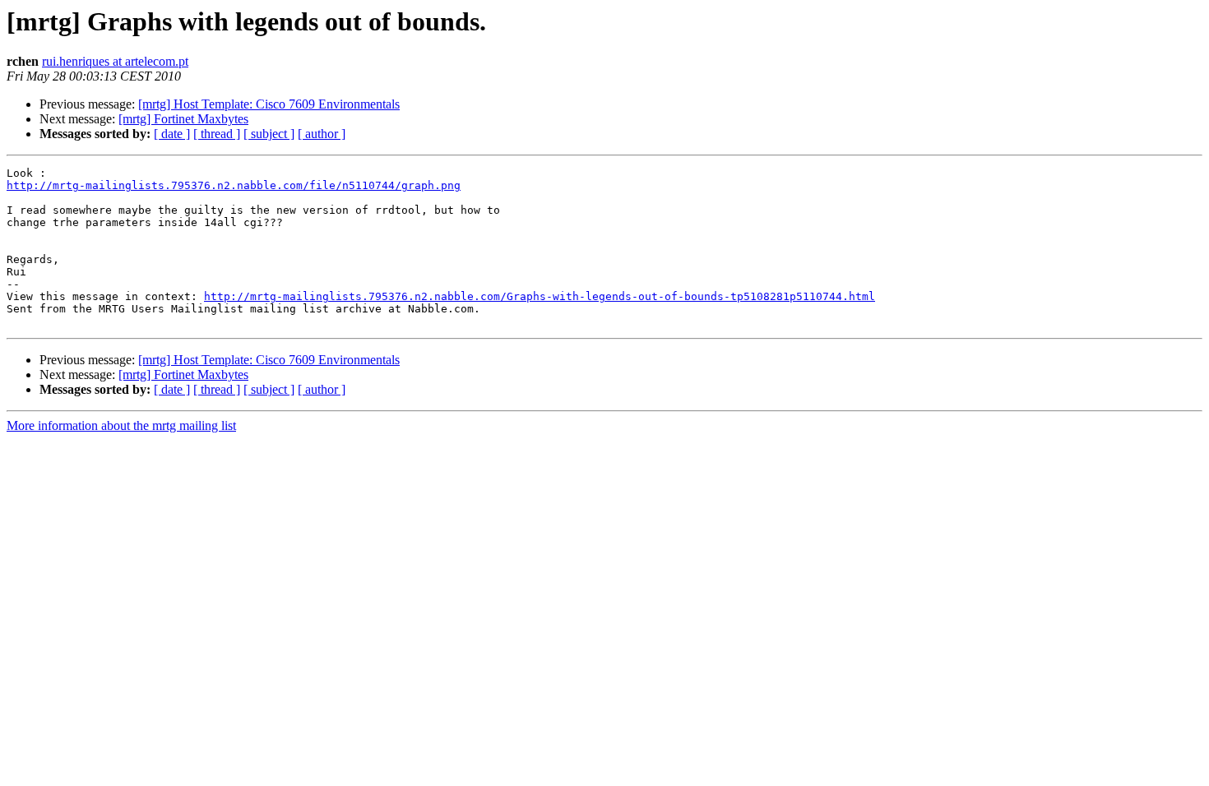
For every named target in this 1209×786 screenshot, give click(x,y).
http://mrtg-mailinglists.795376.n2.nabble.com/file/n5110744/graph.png (234, 185)
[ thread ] (216, 134)
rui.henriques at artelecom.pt (115, 61)
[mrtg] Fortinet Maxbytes (183, 119)
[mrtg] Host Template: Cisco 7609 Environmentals (269, 104)
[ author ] (321, 134)
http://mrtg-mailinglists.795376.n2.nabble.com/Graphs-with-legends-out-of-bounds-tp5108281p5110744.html (539, 296)
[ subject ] (268, 134)
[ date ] (172, 134)
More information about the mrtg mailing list (121, 425)
